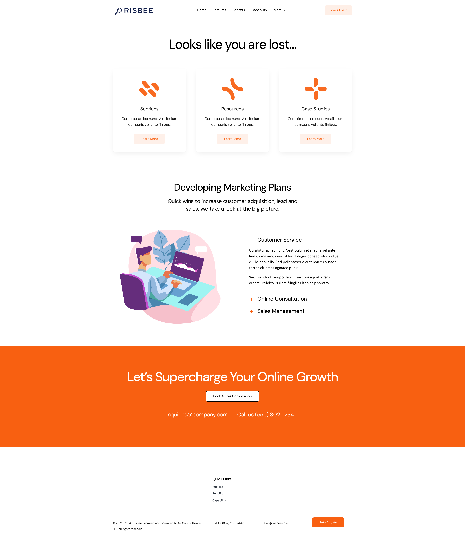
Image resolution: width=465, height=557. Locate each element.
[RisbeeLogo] (134, 6)
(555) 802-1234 (274, 414)
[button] (294, 240)
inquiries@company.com (197, 414)
